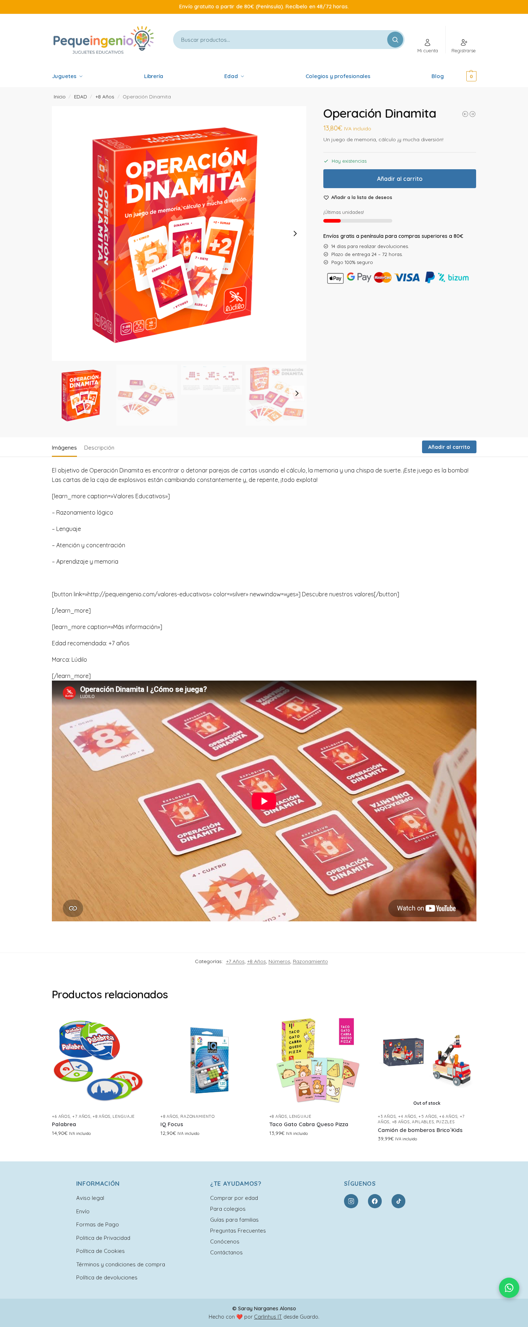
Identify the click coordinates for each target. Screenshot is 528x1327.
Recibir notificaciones (427, 1154)
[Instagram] (351, 1201)
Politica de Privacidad (103, 1237)
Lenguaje (123, 1116)
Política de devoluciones (107, 1277)
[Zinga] (472, 114)
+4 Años (407, 1116)
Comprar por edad (234, 1197)
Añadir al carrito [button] (100, 1148)
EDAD (80, 96)
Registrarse (463, 50)
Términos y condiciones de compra (120, 1264)
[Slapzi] (465, 114)
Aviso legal (90, 1197)
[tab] (66, 447)
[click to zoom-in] (179, 233)
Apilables (423, 1121)
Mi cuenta (427, 50)
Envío (83, 1211)
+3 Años (387, 1116)
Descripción (99, 447)
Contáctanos (226, 1252)
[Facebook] (375, 1201)
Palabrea (64, 1124)
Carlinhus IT (268, 1317)
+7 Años (235, 961)
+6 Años (61, 1116)
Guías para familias (234, 1219)
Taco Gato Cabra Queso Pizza (308, 1124)
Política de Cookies (100, 1250)
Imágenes (64, 447)
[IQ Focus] (209, 1060)
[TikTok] (398, 1201)
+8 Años (104, 96)
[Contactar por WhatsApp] (509, 1288)
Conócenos (225, 1241)
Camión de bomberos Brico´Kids (420, 1130)
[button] (461, 76)
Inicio (60, 96)
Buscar (395, 40)
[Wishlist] (138, 1022)
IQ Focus (171, 1124)
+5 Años (427, 1116)
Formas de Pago (97, 1224)
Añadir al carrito (399, 178)
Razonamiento (310, 961)
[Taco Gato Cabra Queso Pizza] (318, 1060)
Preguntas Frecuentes (238, 1230)
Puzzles (445, 1121)
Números (279, 961)
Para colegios (228, 1208)
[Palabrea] (101, 1060)
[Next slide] (295, 233)
